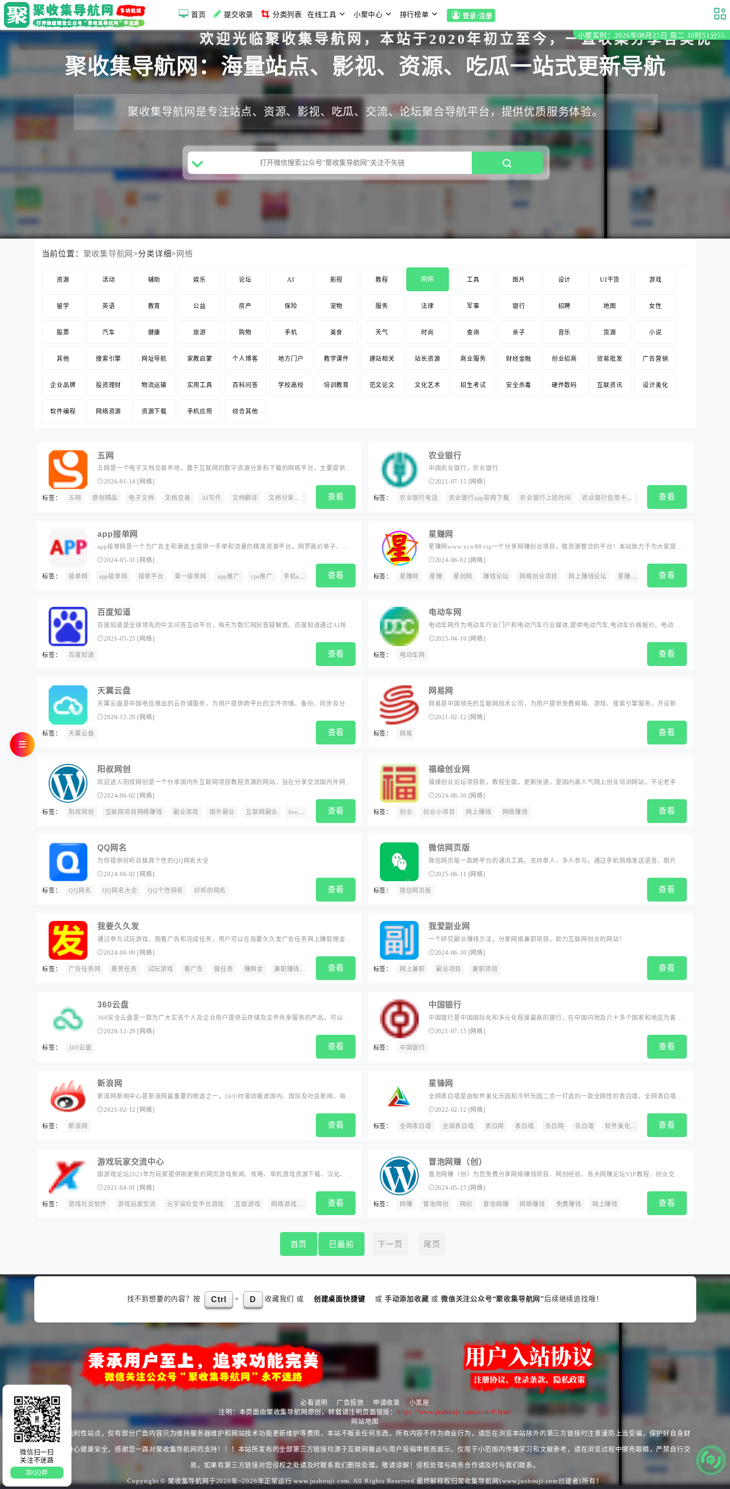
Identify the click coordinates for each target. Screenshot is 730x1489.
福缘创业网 (449, 769)
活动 (108, 279)
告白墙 (584, 1126)
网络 (184, 253)
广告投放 (350, 1402)
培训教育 (336, 385)
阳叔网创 (114, 769)
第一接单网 (191, 576)
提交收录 (238, 14)
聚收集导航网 (108, 253)
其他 (63, 358)
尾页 (432, 1244)
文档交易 (177, 498)
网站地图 (364, 1421)
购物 (245, 332)
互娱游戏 (247, 1204)
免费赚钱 (569, 1204)
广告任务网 (84, 969)
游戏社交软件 (88, 1204)
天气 (381, 332)
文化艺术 (427, 385)
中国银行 (445, 1004)
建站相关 (382, 358)
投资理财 (108, 385)
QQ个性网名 (165, 890)
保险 (291, 306)
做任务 (223, 969)
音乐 (564, 332)
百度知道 (114, 612)
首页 (198, 14)
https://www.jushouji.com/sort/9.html (454, 1411)
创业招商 (564, 358)
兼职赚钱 (286, 969)
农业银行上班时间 (545, 498)
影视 (336, 279)
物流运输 (154, 385)
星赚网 (441, 534)
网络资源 (108, 411)
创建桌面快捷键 (339, 1299)
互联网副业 (262, 812)
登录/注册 (477, 16)
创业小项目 (439, 812)
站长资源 (427, 358)
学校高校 (290, 385)
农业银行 (445, 455)
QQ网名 (112, 847)
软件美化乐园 (624, 1126)
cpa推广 (262, 576)
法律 (427, 306)
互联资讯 (609, 385)
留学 (63, 306)
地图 (609, 306)
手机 (291, 332)
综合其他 (245, 411)
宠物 (336, 306)
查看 (336, 497)
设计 (564, 279)
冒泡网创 (435, 1204)
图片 (518, 279)
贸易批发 (609, 358)
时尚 (427, 332)
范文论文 (382, 385)
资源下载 (154, 411)
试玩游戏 (160, 969)
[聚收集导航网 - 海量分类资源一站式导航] (77, 14)
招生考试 (473, 385)
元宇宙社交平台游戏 (195, 1204)
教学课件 (336, 358)
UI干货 (610, 279)
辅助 (154, 279)
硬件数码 (564, 385)
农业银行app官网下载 (479, 498)
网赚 (406, 1204)
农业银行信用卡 (604, 498)
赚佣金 (253, 969)
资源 (63, 279)
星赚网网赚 (634, 576)
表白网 (494, 1126)
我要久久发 (118, 926)
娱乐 (199, 279)
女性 (655, 306)
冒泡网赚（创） (458, 1162)
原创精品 (105, 498)
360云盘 (113, 1004)
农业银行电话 (419, 498)
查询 (473, 332)
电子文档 (141, 498)
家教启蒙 (200, 358)
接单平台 (151, 576)
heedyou (300, 812)
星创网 (462, 576)
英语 (108, 306)
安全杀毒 (518, 385)
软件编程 (62, 411)
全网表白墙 (416, 1126)
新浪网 (109, 1083)
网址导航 (154, 358)
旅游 (199, 332)
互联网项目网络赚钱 (133, 812)
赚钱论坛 (496, 576)
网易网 (441, 690)
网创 (466, 1204)
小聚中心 (368, 14)
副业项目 (186, 812)
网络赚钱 (515, 812)
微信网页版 (449, 847)
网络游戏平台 (290, 1204)
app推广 (229, 576)
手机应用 (200, 411)
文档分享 (281, 498)
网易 (406, 733)
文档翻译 (245, 498)
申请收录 (386, 1402)
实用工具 (200, 385)
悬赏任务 (124, 969)
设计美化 (655, 385)
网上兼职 (412, 969)
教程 (381, 279)
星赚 (436, 576)
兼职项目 (485, 969)
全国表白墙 (458, 1126)
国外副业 (222, 812)
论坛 (245, 279)
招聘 (564, 306)
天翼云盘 (114, 690)
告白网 (554, 1126)
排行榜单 (414, 14)
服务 (381, 306)
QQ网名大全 (120, 890)
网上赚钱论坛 (588, 576)
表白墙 (524, 1126)
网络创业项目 (538, 576)
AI (290, 279)
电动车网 (445, 612)
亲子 (518, 332)
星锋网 (441, 1083)
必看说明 (314, 1402)
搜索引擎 (108, 358)
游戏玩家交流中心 (130, 1162)
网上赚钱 (478, 812)
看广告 (193, 969)
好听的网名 (210, 890)
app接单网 (117, 534)
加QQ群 (37, 1472)
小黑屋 (419, 1402)
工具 (473, 279)
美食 (336, 332)
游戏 (655, 279)
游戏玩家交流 (137, 1204)
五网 (105, 455)
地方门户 (290, 358)
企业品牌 (62, 385)
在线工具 (322, 14)
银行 (518, 306)
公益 (199, 306)
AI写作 (211, 498)
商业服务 (473, 358)
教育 (154, 306)
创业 (406, 812)
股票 (63, 332)
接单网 (78, 576)
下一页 (389, 1244)
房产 (245, 306)
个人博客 (245, 358)
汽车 (108, 332)
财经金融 (518, 358)
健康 (154, 332)
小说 (655, 332)
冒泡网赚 (496, 1204)
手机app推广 (301, 576)
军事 (473, 306)
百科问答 (245, 385)
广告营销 (655, 358)
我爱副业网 (449, 926)
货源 (609, 332)
